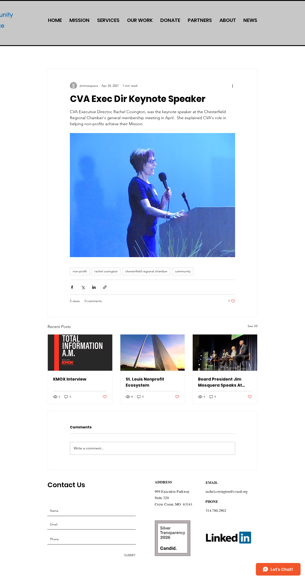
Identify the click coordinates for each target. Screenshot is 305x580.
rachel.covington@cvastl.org (227, 491)
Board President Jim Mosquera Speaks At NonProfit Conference (221, 382)
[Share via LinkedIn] (94, 287)
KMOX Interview (69, 379)
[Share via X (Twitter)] (83, 287)
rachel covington (106, 271)
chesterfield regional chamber (146, 271)
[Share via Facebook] (72, 287)
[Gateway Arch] (152, 352)
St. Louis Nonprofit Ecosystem (145, 382)
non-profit (80, 271)
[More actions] (232, 85)
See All (252, 326)
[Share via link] (105, 287)
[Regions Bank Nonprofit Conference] (225, 352)
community (182, 271)
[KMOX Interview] (80, 352)
